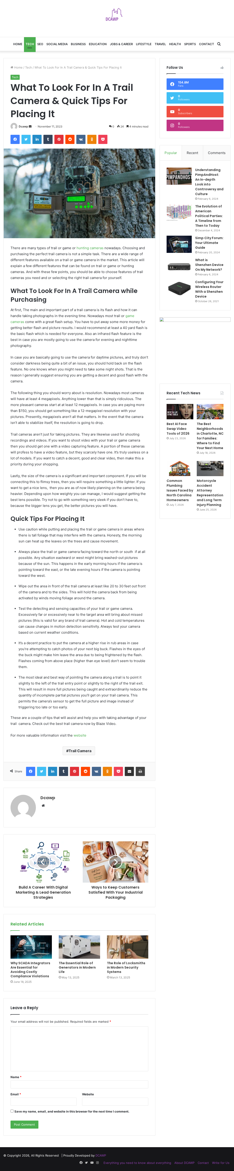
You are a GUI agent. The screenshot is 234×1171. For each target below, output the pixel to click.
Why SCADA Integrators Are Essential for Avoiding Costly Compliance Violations (30, 969)
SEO (40, 44)
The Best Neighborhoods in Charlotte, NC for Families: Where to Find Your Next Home (210, 436)
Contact (206, 44)
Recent (192, 153)
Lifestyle (144, 44)
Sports (190, 44)
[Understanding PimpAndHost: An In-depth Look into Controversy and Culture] (179, 176)
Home (17, 44)
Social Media (57, 44)
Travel (160, 44)
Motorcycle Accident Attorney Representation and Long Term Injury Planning (210, 492)
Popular (171, 153)
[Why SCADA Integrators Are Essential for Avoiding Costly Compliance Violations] (31, 947)
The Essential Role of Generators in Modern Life (77, 967)
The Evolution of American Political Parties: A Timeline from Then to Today (209, 216)
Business (78, 44)
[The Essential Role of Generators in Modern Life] (79, 947)
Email (16, 1094)
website (80, 735)
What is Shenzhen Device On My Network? (209, 265)
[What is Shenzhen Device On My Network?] (179, 266)
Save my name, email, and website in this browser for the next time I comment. (71, 1111)
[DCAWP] (117, 16)
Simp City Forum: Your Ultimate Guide (209, 243)
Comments (217, 153)
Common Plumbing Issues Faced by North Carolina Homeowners (180, 490)
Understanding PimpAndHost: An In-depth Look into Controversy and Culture (209, 182)
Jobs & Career (121, 44)
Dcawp (23, 126)
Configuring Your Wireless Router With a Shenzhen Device (209, 289)
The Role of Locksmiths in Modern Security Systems (126, 967)
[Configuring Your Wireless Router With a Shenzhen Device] (179, 288)
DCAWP (101, 1155)
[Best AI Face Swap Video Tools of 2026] (180, 411)
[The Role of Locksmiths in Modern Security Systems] (127, 947)
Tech (30, 44)
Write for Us (220, 1163)
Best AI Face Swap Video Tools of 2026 (178, 429)
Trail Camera (80, 750)
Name (16, 1077)
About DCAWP (184, 1163)
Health (175, 44)
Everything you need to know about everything (137, 1163)
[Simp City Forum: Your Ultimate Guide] (179, 244)
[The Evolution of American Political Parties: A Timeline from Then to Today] (179, 212)
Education (98, 44)
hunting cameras (90, 248)
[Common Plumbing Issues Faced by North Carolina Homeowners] (180, 468)
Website (88, 1094)
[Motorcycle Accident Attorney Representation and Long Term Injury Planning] (210, 468)
